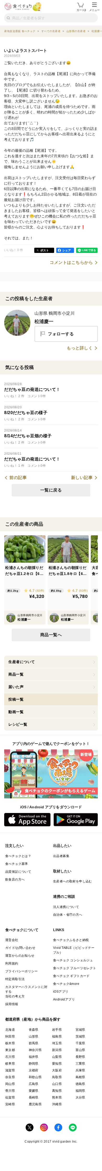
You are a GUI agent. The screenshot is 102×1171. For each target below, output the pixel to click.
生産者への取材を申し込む (72, 881)
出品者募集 (61, 856)
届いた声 (16, 687)
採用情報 (11, 1004)
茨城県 (80, 1036)
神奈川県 (35, 1050)
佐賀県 (10, 1097)
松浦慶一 (44, 321)
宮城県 (80, 1030)
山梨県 (57, 1057)
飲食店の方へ (15, 879)
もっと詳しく (80, 348)
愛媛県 (33, 1091)
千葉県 (80, 1043)
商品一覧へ (51, 635)
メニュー (94, 10)
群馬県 (33, 1043)
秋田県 (10, 1036)
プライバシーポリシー (21, 971)
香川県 (10, 1091)
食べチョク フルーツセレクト (74, 968)
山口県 (57, 1084)
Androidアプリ (64, 999)
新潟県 (57, 1050)
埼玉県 (57, 1043)
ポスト (44, 250)
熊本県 (57, 1097)
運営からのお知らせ (20, 955)
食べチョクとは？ (18, 856)
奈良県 (10, 1077)
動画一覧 (16, 712)
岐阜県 (10, 1063)
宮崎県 (10, 1104)
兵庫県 (80, 1070)
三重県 (80, 1063)
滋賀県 (10, 1070)
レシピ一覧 (17, 724)
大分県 (80, 1097)
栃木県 (10, 1043)
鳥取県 (57, 1077)
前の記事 (18, 478)
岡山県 (10, 1084)
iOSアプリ (60, 991)
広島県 (33, 1084)
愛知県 (57, 1063)
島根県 (80, 1077)
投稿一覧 (16, 699)
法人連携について (66, 907)
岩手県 (57, 1030)
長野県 (80, 1057)
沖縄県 (57, 1104)
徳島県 (80, 1084)
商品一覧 (16, 674)
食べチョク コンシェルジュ (73, 960)
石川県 (10, 1057)
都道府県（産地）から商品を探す (33, 1019)
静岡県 (33, 1063)
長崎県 (33, 1097)
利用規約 (11, 963)
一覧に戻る (51, 490)
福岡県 (80, 1091)
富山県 (80, 1050)
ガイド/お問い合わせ (20, 948)
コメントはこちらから (71, 262)
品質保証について (18, 871)
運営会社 (11, 940)
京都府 (33, 1070)
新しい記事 (82, 478)
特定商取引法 (15, 979)
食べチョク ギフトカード (71, 976)
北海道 (10, 1030)
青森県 (33, 1030)
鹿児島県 (35, 1104)
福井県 (33, 1057)
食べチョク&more (66, 984)
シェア (66, 250)
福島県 (57, 1036)
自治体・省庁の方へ (67, 915)
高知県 (57, 1091)
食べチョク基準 (16, 864)
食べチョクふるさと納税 (71, 940)
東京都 (10, 1050)
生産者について (21, 662)
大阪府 (57, 1070)
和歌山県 (35, 1077)
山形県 (33, 1036)
